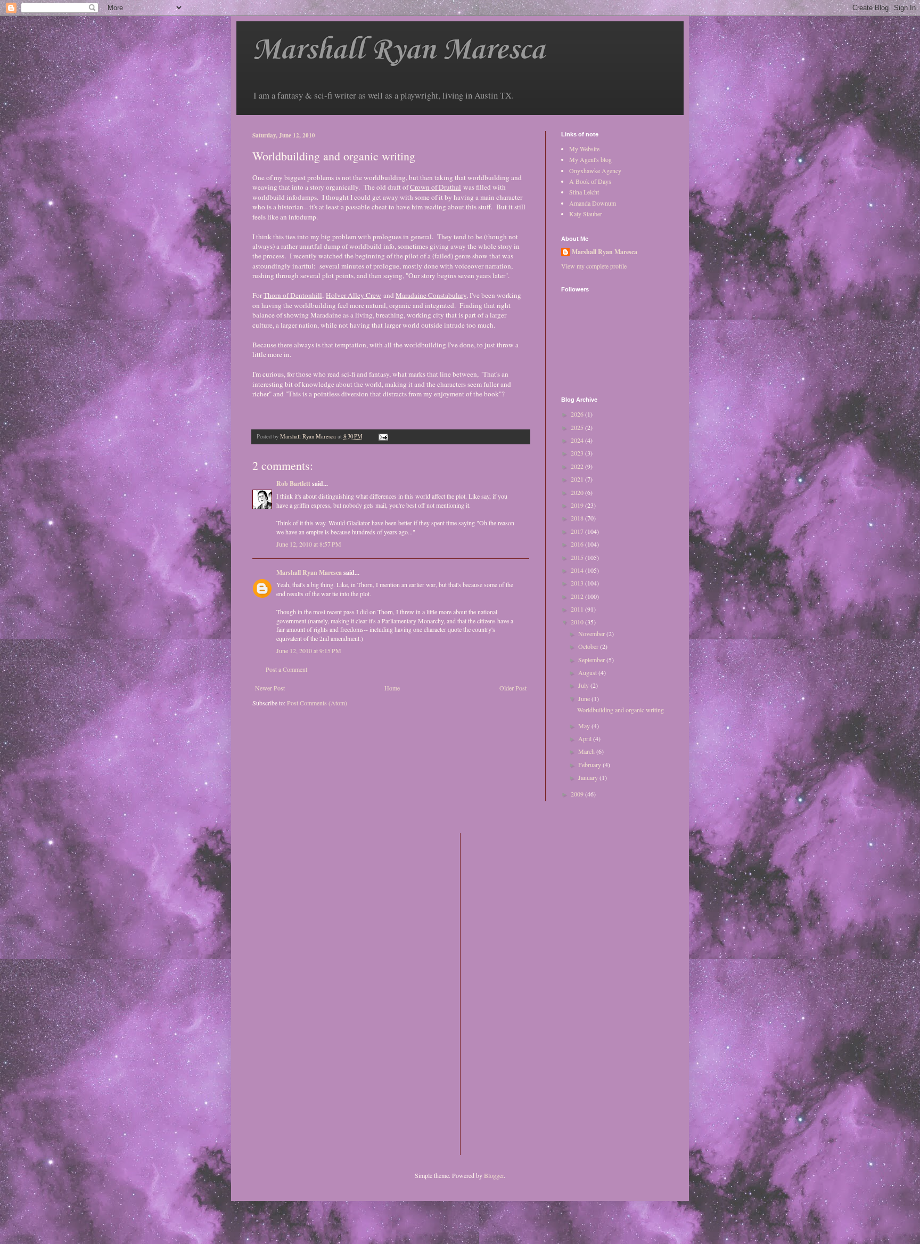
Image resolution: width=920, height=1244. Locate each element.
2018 (578, 518)
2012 (578, 596)
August (588, 672)
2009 (578, 794)
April (585, 738)
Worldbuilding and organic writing (620, 709)
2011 (578, 609)
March (587, 751)
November (592, 633)
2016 (578, 544)
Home (392, 688)
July (584, 685)
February (590, 764)
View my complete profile (594, 266)
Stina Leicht (584, 192)
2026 (578, 414)
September (592, 659)
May (585, 725)
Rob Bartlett (293, 483)
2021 (578, 479)
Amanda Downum (592, 203)
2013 (578, 583)
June (585, 698)
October (589, 646)
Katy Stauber (585, 213)
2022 (578, 466)
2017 (578, 531)
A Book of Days (590, 181)
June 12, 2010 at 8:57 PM (308, 544)
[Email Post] (383, 436)
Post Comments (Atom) (317, 702)
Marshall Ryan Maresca (398, 50)
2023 (578, 453)
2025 (578, 427)
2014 (578, 570)
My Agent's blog (590, 159)
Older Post (513, 688)
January (588, 777)
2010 (578, 621)
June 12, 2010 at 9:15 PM (308, 650)
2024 (578, 440)
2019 (578, 505)
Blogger (494, 1175)
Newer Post (270, 688)
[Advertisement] (511, 993)
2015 (578, 557)
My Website (584, 148)
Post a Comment (286, 669)
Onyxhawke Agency (595, 170)
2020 (578, 492)
